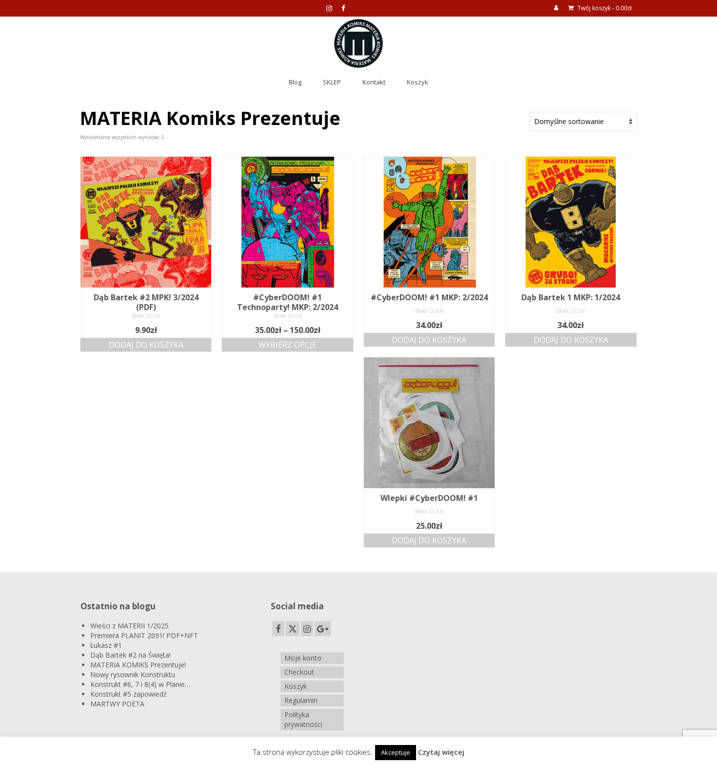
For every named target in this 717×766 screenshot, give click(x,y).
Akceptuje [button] (395, 752)
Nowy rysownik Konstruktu (132, 674)
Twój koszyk (604, 8)
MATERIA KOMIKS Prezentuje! (138, 664)
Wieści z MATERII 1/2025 (129, 625)
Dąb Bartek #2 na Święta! (130, 655)
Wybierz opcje (288, 344)
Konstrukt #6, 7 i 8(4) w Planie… (140, 684)
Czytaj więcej (441, 752)
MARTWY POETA (117, 703)
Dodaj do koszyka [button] (146, 344)
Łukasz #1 (106, 645)
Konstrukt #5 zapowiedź (128, 694)
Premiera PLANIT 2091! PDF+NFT (144, 635)
